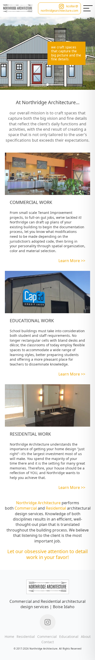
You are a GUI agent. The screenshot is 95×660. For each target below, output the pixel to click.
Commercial (26, 508)
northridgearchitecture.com (59, 11)
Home (9, 636)
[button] (43, 84)
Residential (56, 508)
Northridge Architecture (38, 502)
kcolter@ (72, 6)
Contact (47, 642)
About (86, 636)
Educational (68, 636)
